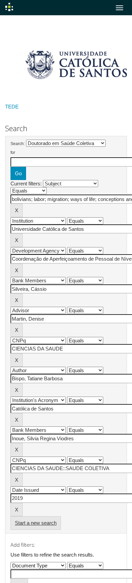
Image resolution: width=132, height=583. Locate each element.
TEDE (12, 106)
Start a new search (36, 523)
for (12, 152)
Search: (17, 143)
